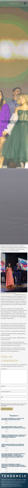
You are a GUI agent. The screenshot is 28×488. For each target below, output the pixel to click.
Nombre (3, 386)
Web (2, 397)
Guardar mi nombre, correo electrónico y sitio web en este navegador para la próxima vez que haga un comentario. (14, 404)
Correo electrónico (6, 391)
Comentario (4, 368)
